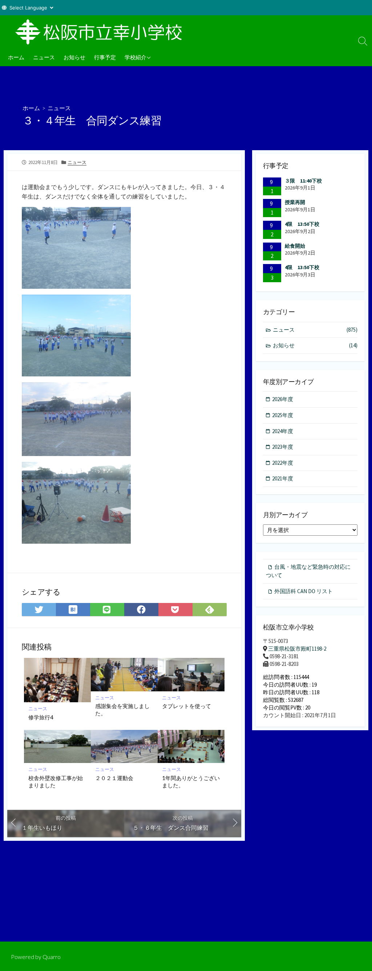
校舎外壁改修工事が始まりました (55, 781)
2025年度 (282, 415)
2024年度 (282, 431)
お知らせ (74, 57)
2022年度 (282, 462)
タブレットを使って (186, 706)
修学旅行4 (40, 717)
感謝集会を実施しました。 (122, 709)
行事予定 (105, 57)
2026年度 (282, 399)
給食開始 (295, 246)
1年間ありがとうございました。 (191, 781)
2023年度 (282, 446)
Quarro (52, 957)
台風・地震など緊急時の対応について (308, 571)
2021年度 (282, 478)
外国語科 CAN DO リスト (303, 591)
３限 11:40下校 (303, 180)
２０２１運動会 (114, 778)
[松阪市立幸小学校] (102, 31)
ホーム (16, 57)
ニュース (44, 57)
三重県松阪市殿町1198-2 (297, 648)
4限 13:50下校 (302, 224)
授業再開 (295, 202)
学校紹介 (135, 57)
